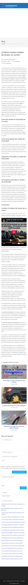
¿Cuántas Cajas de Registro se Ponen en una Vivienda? (12, 532)
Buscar (2, 485)
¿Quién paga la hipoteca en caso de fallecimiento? (11, 556)
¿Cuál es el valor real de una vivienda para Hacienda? (12, 519)
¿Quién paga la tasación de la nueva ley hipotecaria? (12, 537)
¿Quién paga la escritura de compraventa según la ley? (12, 545)
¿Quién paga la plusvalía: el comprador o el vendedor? (12, 524)
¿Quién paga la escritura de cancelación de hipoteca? (12, 527)
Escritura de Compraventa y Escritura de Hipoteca (12, 548)
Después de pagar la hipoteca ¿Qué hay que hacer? (12, 558)
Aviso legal (22, 581)
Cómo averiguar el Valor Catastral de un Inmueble (12, 553)
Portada (3, 43)
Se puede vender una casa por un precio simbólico (12, 543)
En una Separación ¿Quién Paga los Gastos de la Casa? (12, 530)
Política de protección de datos (13, 581)
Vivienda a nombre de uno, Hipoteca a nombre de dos (12, 535)
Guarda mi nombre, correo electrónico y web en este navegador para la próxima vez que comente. (13, 467)
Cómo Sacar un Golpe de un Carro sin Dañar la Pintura (14, 427)
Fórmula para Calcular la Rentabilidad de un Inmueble (12, 517)
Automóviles (17, 61)
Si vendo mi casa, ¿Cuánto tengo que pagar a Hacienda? (13, 522)
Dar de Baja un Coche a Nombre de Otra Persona (14, 381)
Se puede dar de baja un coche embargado (14, 405)
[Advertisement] (14, 23)
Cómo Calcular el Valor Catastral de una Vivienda (11, 551)
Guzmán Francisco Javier (9, 59)
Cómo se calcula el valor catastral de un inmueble (11, 540)
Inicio (4, 581)
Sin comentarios (7, 63)
